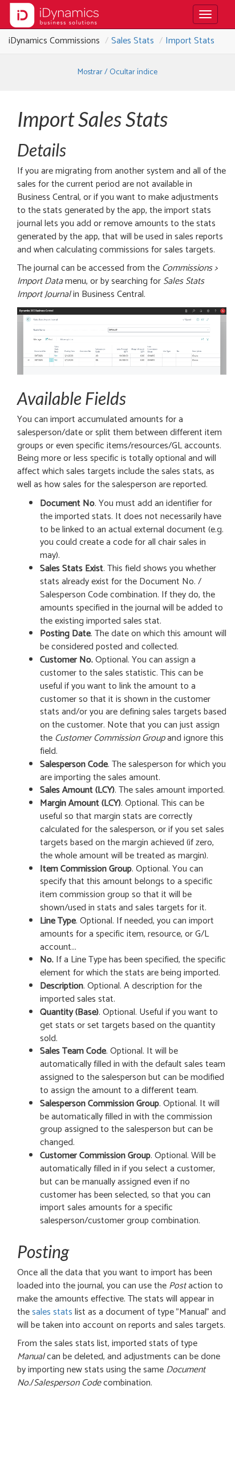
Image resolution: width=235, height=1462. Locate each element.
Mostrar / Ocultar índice (117, 72)
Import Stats (189, 41)
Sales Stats (132, 41)
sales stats (52, 1312)
